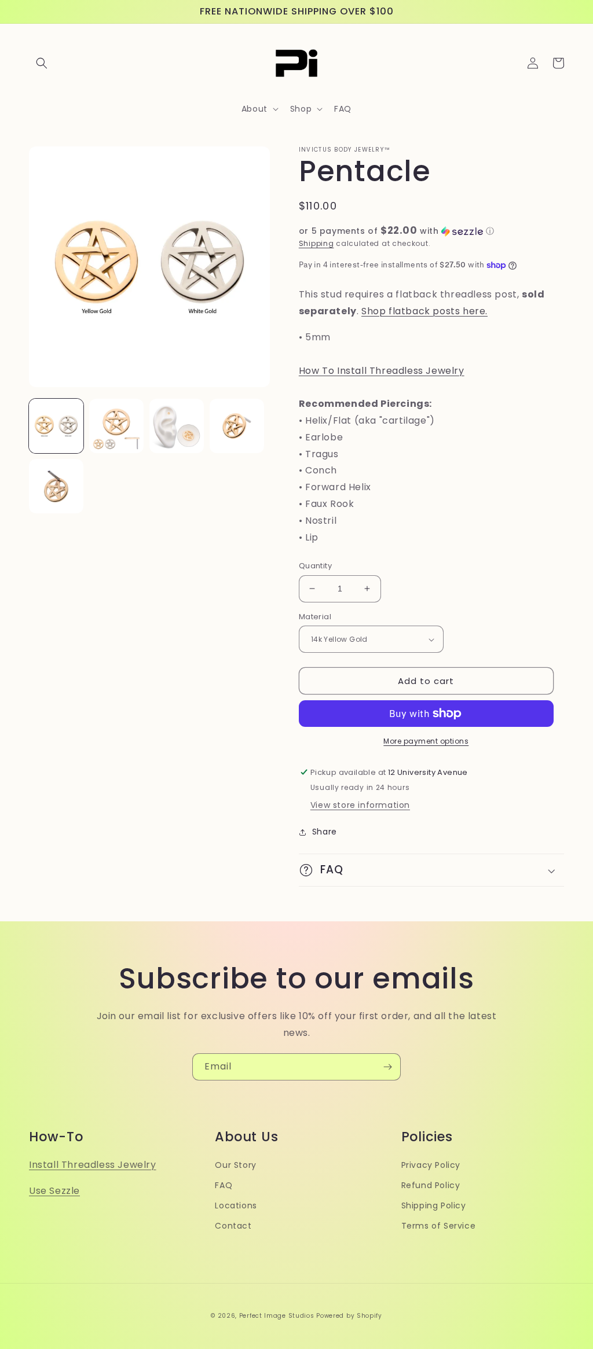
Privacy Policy (430, 1165)
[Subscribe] (387, 1066)
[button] (41, 63)
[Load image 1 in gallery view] (56, 426)
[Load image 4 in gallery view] (237, 426)
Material (315, 616)
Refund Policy (430, 1185)
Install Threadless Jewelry (92, 1164)
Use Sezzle (54, 1190)
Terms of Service (438, 1226)
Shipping (316, 243)
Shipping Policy (433, 1205)
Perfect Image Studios (276, 1315)
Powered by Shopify (349, 1315)
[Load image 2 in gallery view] (116, 426)
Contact (233, 1226)
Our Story (235, 1165)
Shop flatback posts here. (424, 311)
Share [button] (324, 831)
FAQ (223, 1185)
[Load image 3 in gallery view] (176, 426)
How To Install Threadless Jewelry (381, 370)
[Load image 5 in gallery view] (56, 486)
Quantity (315, 565)
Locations (236, 1205)
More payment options (425, 741)
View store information (360, 805)
